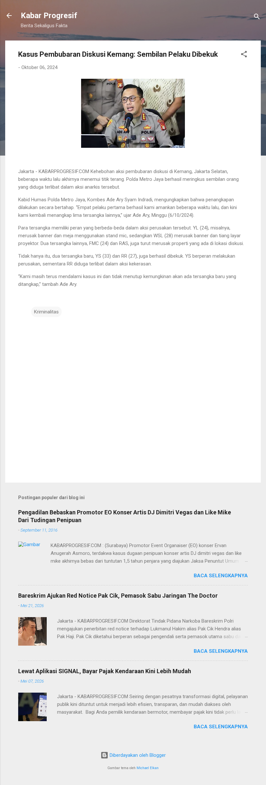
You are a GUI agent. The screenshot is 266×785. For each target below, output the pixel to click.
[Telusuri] (257, 18)
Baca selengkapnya (221, 576)
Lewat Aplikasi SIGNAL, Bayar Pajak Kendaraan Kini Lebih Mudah (104, 671)
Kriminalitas (46, 312)
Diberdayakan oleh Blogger (137, 755)
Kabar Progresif (49, 15)
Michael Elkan (148, 768)
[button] (244, 55)
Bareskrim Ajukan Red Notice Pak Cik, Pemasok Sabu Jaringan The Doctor (118, 595)
